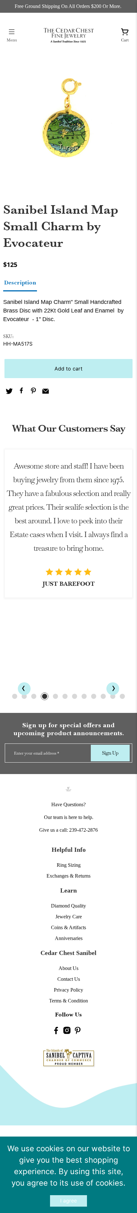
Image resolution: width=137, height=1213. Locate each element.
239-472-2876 (83, 830)
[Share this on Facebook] (21, 392)
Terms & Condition (68, 1000)
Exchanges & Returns (68, 876)
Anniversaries (69, 938)
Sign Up (110, 753)
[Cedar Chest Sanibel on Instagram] (67, 1031)
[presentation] (24, 688)
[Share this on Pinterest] (33, 392)
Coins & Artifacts (68, 927)
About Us (68, 968)
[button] (14, 696)
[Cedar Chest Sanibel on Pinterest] (78, 1031)
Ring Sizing (69, 865)
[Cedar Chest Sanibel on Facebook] (56, 1031)
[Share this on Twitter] (9, 392)
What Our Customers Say (68, 428)
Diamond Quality (68, 905)
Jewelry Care (68, 916)
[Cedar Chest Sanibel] (68, 35)
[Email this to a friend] (46, 392)
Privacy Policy (68, 990)
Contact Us (68, 979)
